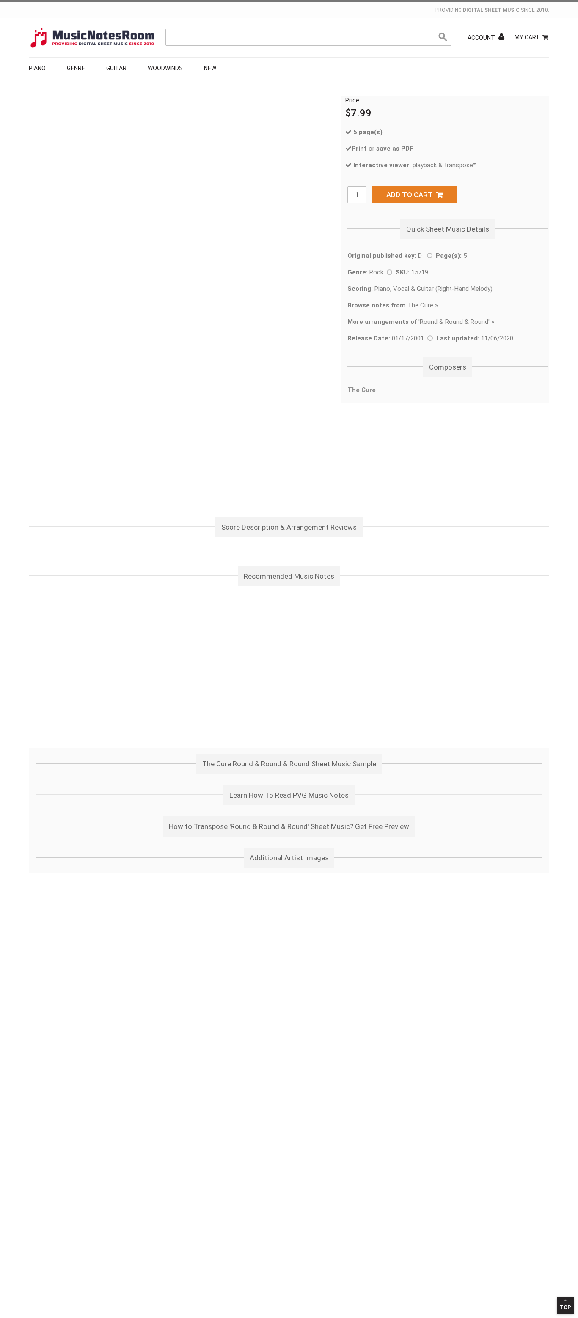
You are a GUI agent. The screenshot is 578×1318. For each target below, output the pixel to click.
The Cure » (392, 305)
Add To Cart (411, 195)
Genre (76, 68)
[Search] (443, 37)
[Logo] (92, 37)
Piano (37, 68)
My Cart (527, 37)
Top (565, 1307)
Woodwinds (165, 68)
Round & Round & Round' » (457, 322)
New (210, 68)
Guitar (116, 68)
